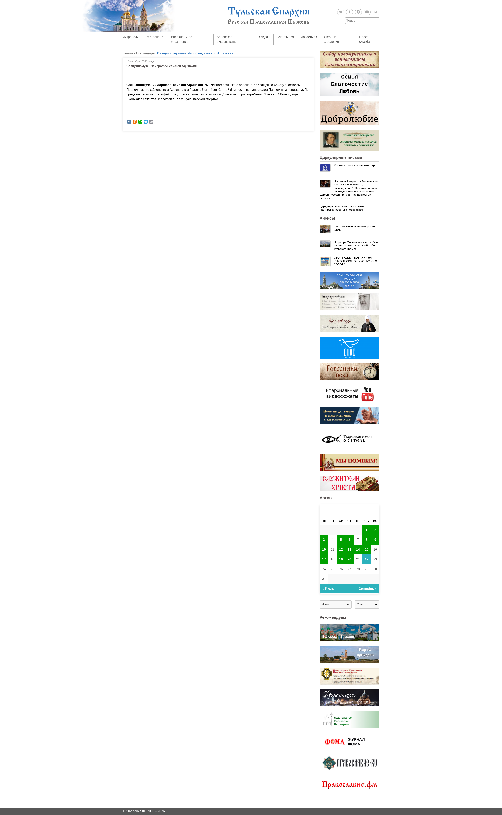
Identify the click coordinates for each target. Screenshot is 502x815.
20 (349, 559)
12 (341, 549)
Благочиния (285, 37)
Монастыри (308, 37)
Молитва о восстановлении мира (355, 165)
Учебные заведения (331, 39)
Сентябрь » (367, 588)
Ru (376, 12)
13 (349, 549)
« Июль (328, 588)
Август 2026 (349, 510)
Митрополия (131, 37)
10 (324, 549)
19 (341, 559)
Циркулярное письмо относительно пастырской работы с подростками (342, 208)
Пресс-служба (364, 39)
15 (366, 549)
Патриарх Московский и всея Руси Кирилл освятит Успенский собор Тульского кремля (356, 245)
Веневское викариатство (226, 39)
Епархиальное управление (181, 39)
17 (324, 559)
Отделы (264, 37)
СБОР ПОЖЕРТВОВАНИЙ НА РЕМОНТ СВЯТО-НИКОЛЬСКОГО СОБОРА (355, 261)
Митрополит (156, 37)
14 (358, 549)
